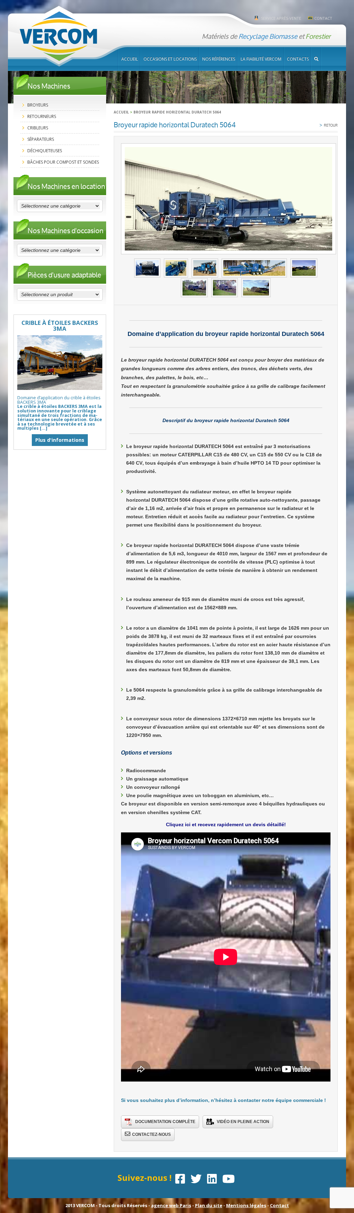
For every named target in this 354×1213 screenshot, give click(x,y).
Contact (323, 18)
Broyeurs (37, 105)
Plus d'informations (59, 440)
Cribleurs (37, 128)
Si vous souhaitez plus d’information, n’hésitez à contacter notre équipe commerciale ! (223, 1100)
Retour (328, 124)
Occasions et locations (170, 59)
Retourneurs (41, 116)
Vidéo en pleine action (243, 1121)
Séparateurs (40, 139)
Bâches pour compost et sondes (63, 162)
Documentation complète (165, 1121)
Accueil (129, 59)
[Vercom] (58, 36)
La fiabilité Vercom (261, 59)
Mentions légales (246, 1205)
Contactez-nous (151, 1134)
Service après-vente (281, 18)
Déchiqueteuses (44, 151)
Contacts (298, 59)
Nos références (218, 59)
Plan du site (208, 1205)
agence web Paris (171, 1205)
